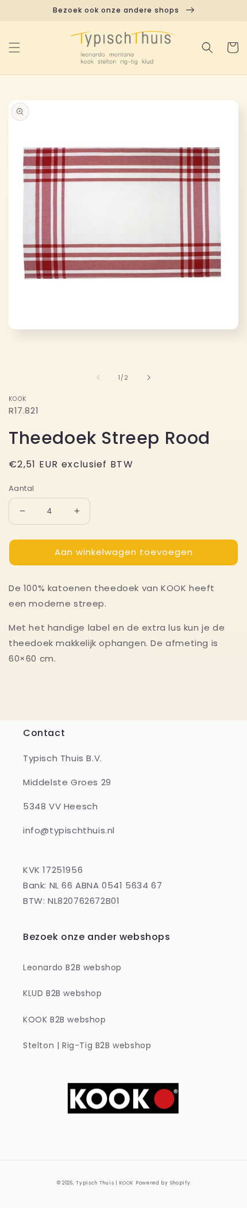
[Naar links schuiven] (98, 377)
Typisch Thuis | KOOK (104, 1182)
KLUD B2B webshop (62, 993)
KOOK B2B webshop (64, 1019)
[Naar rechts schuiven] (148, 377)
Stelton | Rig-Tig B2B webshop (87, 1045)
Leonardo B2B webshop (72, 967)
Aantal (21, 488)
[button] (14, 47)
